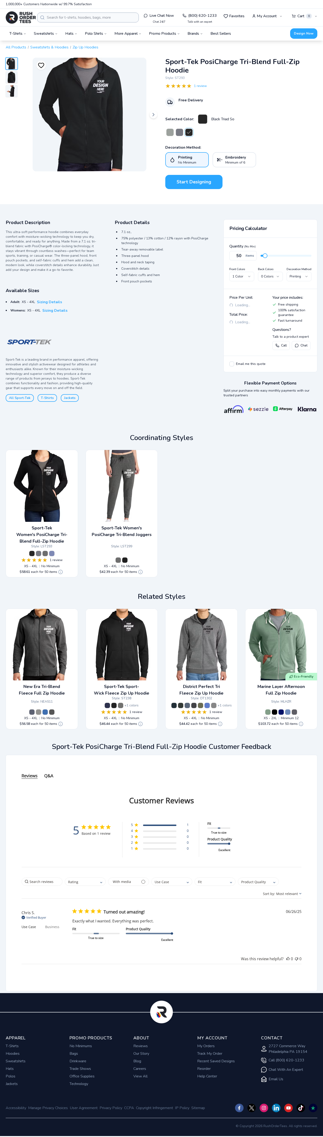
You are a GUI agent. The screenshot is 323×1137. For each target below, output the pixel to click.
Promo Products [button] (162, 33)
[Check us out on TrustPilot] (313, 1108)
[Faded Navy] (288, 712)
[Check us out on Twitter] (251, 1108)
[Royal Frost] (207, 705)
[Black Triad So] (202, 119)
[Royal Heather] (45, 712)
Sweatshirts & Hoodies (49, 47)
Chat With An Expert (286, 1069)
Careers (139, 1068)
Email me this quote (251, 364)
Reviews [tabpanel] (30, 775)
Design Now (304, 33)
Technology (79, 1083)
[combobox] (88, 17)
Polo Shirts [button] (94, 33)
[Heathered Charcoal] (194, 705)
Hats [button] (69, 33)
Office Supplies (82, 1076)
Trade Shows (80, 1068)
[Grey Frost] (214, 705)
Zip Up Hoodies (85, 47)
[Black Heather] (52, 712)
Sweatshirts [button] (44, 33)
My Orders (206, 1046)
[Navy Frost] (187, 705)
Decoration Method (299, 269)
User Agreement (84, 1108)
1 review (200, 86)
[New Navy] (174, 705)
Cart (303, 16)
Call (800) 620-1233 (286, 1060)
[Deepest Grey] (180, 705)
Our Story (141, 1053)
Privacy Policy (111, 1108)
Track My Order (209, 1053)
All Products (16, 47)
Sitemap (198, 1108)
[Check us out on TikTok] (301, 1108)
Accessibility (16, 1108)
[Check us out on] (276, 1108)
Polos (10, 1076)
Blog (137, 1061)
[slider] (265, 255)
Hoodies (13, 1053)
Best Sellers (220, 33)
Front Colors (237, 269)
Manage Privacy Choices (48, 1108)
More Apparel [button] (126, 33)
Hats (10, 1068)
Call (284, 345)
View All (140, 1076)
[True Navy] (281, 712)
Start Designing (194, 182)
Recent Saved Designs (216, 1061)
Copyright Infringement (154, 1108)
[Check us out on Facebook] (239, 1108)
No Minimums (81, 1046)
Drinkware (78, 1061)
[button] (160, 826)
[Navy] (107, 705)
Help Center (207, 1076)
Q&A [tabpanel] (48, 775)
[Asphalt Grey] (294, 712)
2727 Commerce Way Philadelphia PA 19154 (288, 1048)
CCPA (129, 1108)
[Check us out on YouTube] (288, 1108)
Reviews (140, 1046)
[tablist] (161, 771)
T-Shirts (47, 398)
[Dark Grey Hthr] (170, 132)
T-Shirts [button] (15, 33)
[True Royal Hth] (52, 553)
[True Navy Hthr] (179, 132)
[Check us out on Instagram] (264, 1108)
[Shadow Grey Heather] (38, 712)
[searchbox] (42, 882)
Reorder (204, 1068)
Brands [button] (193, 33)
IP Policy (182, 1108)
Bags (74, 1053)
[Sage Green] (268, 712)
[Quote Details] (60, 572)
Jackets (69, 398)
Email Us (276, 1079)
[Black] (114, 705)
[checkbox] (231, 364)
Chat (304, 345)
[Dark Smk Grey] (120, 705)
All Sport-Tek (20, 398)
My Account (267, 16)
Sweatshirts (16, 1061)
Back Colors (266, 269)
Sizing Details (49, 302)
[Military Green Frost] (200, 705)
